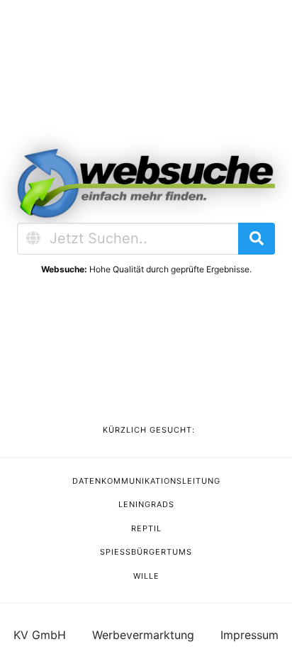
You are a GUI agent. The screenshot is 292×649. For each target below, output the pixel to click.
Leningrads (146, 504)
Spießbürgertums (146, 552)
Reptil (146, 528)
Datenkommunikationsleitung (146, 481)
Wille (146, 576)
